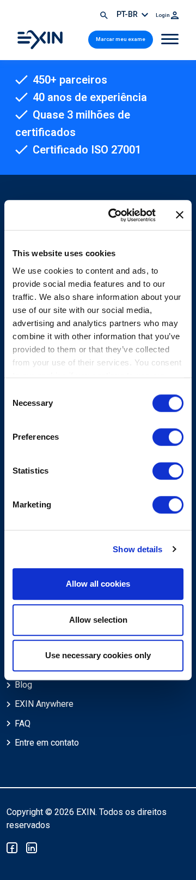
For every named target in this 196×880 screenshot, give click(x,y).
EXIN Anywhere (44, 704)
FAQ (22, 723)
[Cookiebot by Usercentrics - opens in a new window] (115, 215)
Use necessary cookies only (98, 655)
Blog (23, 685)
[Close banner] (179, 215)
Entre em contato (47, 742)
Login (163, 15)
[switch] (167, 437)
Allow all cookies (98, 583)
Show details (137, 549)
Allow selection (98, 619)
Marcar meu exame (120, 39)
